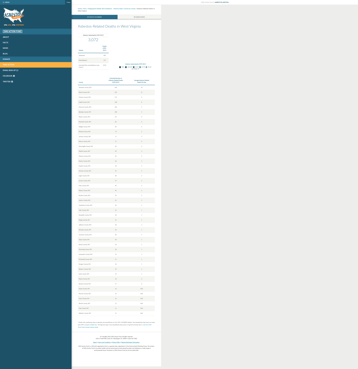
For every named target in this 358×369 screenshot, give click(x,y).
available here (93, 325)
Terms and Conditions (104, 342)
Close (68, 2)
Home (80, 8)
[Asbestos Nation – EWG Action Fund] (36, 16)
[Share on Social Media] (12, 31)
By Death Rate (139, 17)
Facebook (8, 76)
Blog (5, 54)
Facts (85, 8)
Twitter (7, 82)
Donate (6, 59)
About (95, 342)
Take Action (8, 65)
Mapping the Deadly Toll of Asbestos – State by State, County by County (111, 8)
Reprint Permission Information (131, 342)
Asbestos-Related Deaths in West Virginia (109, 26)
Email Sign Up (9, 70)
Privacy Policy (116, 342)
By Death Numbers (94, 17)
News (5, 48)
